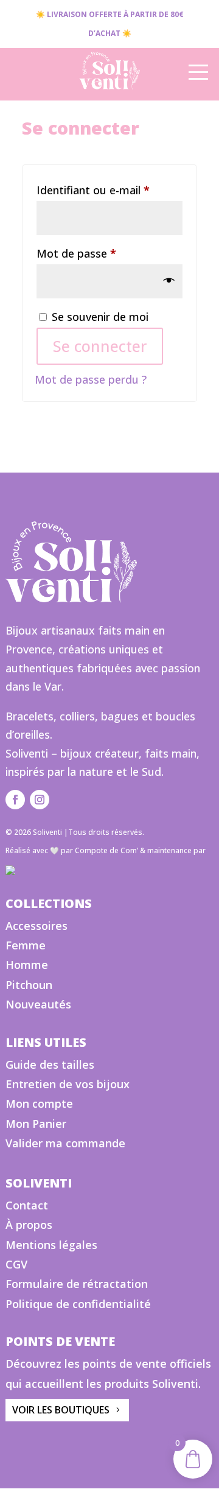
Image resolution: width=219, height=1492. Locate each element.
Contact (26, 1205)
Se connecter (100, 346)
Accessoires (36, 925)
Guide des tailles (49, 1064)
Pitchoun (28, 984)
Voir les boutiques (60, 1409)
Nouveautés (38, 1004)
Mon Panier (35, 1123)
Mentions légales (51, 1244)
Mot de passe (104, 253)
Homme (26, 964)
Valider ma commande (65, 1143)
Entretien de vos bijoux (67, 1084)
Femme (25, 945)
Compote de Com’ (106, 850)
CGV (16, 1264)
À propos (28, 1224)
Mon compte (39, 1103)
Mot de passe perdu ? (91, 379)
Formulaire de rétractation (76, 1283)
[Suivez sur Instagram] (39, 799)
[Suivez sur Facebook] (15, 799)
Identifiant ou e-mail (109, 189)
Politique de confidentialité (78, 1304)
